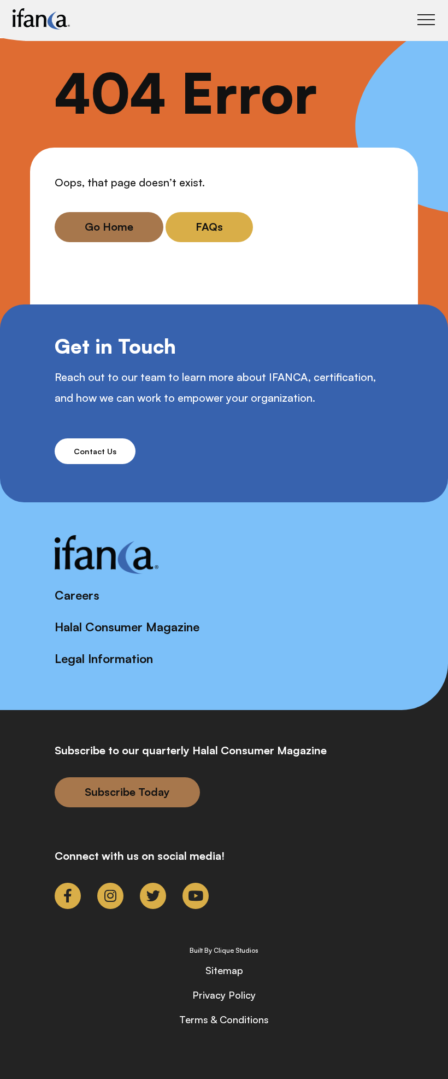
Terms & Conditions (224, 1019)
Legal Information (104, 658)
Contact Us (95, 451)
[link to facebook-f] (68, 896)
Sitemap (224, 970)
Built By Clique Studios (224, 950)
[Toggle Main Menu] (426, 19)
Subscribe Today (127, 792)
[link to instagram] (110, 896)
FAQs (209, 226)
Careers (77, 595)
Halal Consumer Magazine (127, 626)
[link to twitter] (153, 896)
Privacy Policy (224, 995)
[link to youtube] (195, 896)
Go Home (109, 226)
